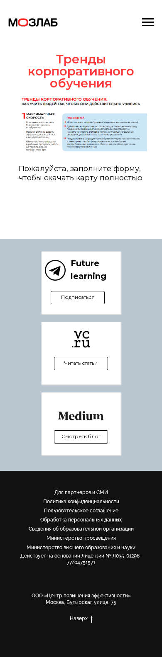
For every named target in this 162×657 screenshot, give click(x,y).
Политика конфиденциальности (81, 501)
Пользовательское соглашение (81, 511)
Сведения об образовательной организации (81, 529)
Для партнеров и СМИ (81, 492)
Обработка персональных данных (81, 520)
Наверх (79, 618)
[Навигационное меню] (148, 22)
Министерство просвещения (81, 538)
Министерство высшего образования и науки (81, 547)
